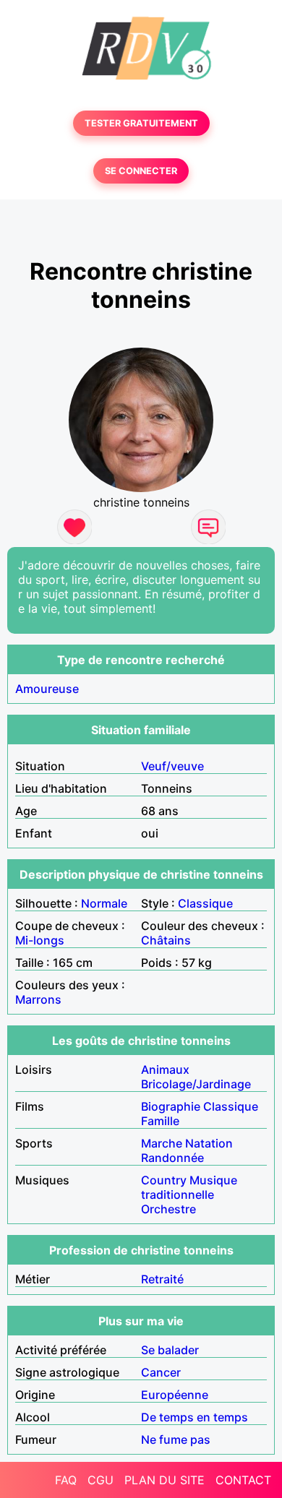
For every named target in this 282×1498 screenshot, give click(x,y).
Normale (104, 903)
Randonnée (172, 1157)
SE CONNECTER (141, 170)
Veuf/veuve (172, 766)
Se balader (170, 1350)
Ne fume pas (175, 1439)
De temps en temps (194, 1417)
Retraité (162, 1279)
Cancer (161, 1372)
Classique (205, 903)
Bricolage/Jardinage (196, 1084)
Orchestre (168, 1209)
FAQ (66, 1480)
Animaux (165, 1069)
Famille (160, 1121)
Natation (209, 1143)
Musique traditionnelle (189, 1187)
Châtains (166, 940)
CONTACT (243, 1480)
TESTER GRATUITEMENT (141, 123)
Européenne (174, 1394)
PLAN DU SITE (164, 1480)
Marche (161, 1143)
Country (164, 1180)
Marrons (38, 999)
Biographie (170, 1106)
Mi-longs (39, 940)
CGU (100, 1480)
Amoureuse (47, 688)
